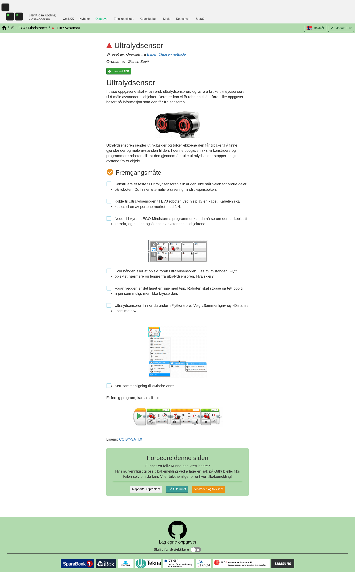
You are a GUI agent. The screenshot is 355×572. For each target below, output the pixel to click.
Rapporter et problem (146, 489)
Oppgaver (101, 18)
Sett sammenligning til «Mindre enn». (145, 386)
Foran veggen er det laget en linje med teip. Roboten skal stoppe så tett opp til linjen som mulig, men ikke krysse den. (179, 291)
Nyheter (85, 18)
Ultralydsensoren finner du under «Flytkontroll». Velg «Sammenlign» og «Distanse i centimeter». (181, 308)
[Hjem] (4, 28)
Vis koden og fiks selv (208, 489)
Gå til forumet (177, 489)
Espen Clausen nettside (166, 54)
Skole (166, 18)
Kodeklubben (148, 18)
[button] (315, 28)
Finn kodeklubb (124, 18)
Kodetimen (183, 18)
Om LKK (68, 18)
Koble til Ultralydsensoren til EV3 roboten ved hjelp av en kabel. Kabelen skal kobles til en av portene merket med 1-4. (177, 204)
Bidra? (200, 18)
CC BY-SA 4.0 (130, 439)
